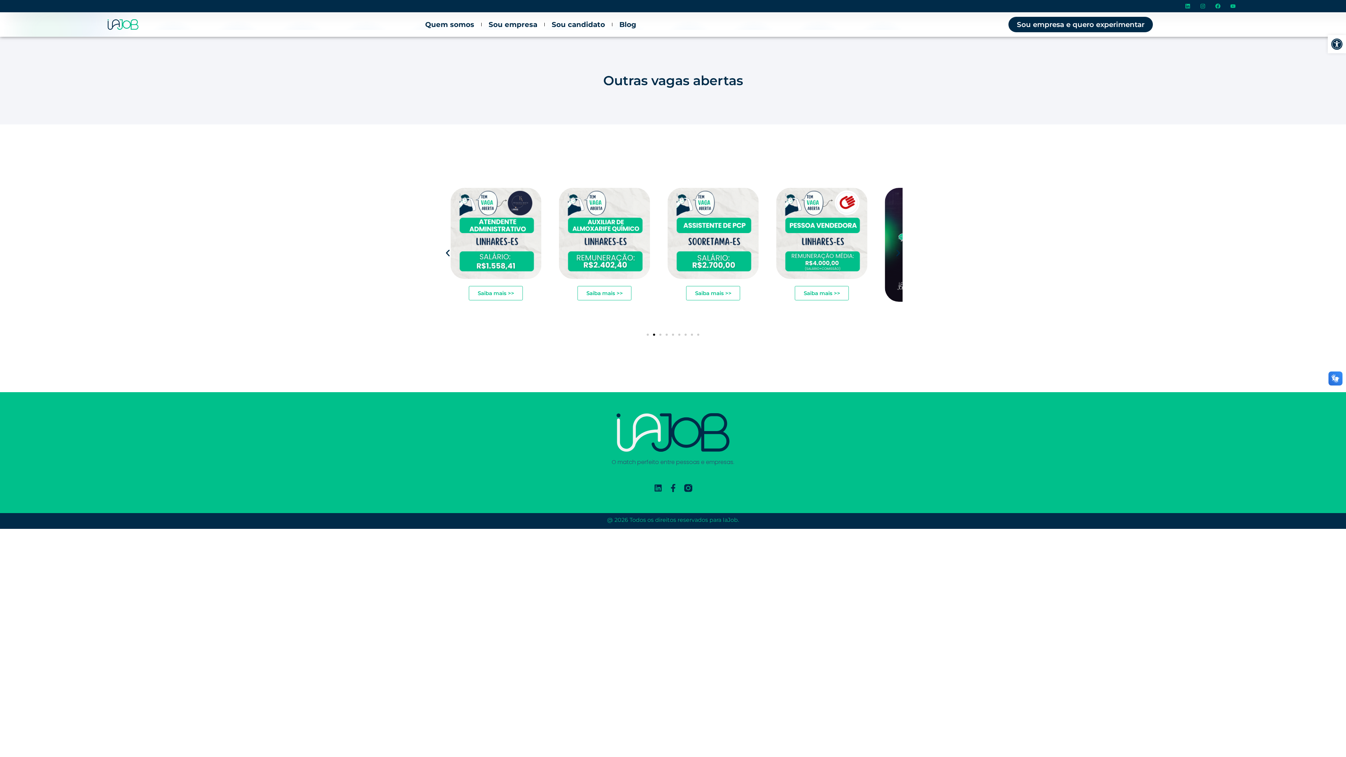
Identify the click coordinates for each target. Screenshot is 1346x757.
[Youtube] (1233, 6)
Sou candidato (578, 24)
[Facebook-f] (673, 488)
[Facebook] (1218, 6)
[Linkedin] (1188, 6)
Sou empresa (513, 24)
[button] (1337, 44)
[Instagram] (1203, 6)
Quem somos (449, 24)
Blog (627, 24)
